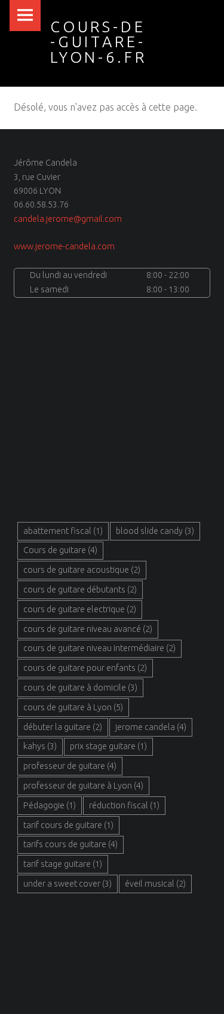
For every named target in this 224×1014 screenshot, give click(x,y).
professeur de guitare (69, 766)
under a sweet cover (67, 883)
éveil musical (155, 883)
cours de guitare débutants (80, 589)
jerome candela (150, 727)
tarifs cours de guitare (70, 844)
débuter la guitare (62, 727)
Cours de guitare (60, 550)
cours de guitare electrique (79, 609)
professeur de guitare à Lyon (83, 785)
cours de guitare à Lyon (73, 707)
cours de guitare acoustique (81, 570)
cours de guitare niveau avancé (87, 629)
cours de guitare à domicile (80, 687)
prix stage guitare (108, 746)
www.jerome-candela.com (64, 246)
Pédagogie (49, 805)
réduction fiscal (124, 805)
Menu (25, 15)
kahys (40, 746)
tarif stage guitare (62, 864)
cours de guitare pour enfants (85, 668)
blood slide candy (155, 531)
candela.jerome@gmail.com (68, 219)
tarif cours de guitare (68, 825)
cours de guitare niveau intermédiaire (99, 648)
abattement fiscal (63, 531)
